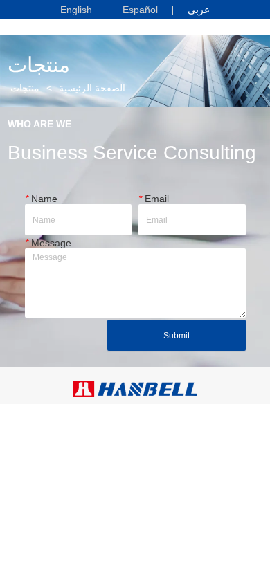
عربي (199, 9)
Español (140, 9)
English (76, 9)
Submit (176, 335)
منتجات (24, 87)
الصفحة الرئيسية (92, 87)
